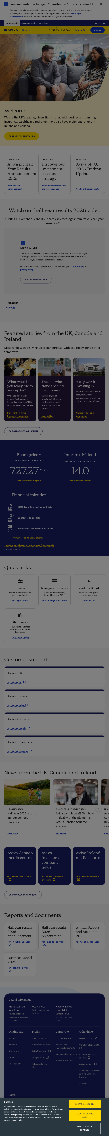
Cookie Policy (17, 1120)
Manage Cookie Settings (84, 1128)
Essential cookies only (85, 1115)
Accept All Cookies (85, 1104)
